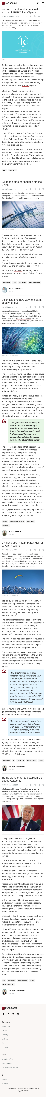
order (19, 838)
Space (32, 980)
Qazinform (16, 198)
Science (4, 521)
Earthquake (22, 282)
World (4, 1043)
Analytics (5, 1039)
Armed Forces (31, 760)
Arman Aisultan (15, 531)
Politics (4, 1030)
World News (12, 170)
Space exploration (8, 984)
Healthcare (5, 525)
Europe (41, 760)
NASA (30, 847)
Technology (20, 760)
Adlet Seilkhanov (15, 288)
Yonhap (25, 85)
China (14, 282)
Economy (5, 1035)
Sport (4, 170)
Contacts (5, 1084)
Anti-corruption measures (10, 1068)
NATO (8, 658)
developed (21, 512)
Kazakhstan (6, 1026)
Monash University (23, 318)
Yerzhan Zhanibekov (17, 766)
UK (6, 563)
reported (18, 270)
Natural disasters (34, 282)
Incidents (5, 1047)
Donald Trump (19, 789)
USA (3, 980)
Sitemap (4, 1079)
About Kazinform (7, 1059)
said (31, 563)
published (16, 361)
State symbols (7, 1063)
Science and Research (17, 521)
